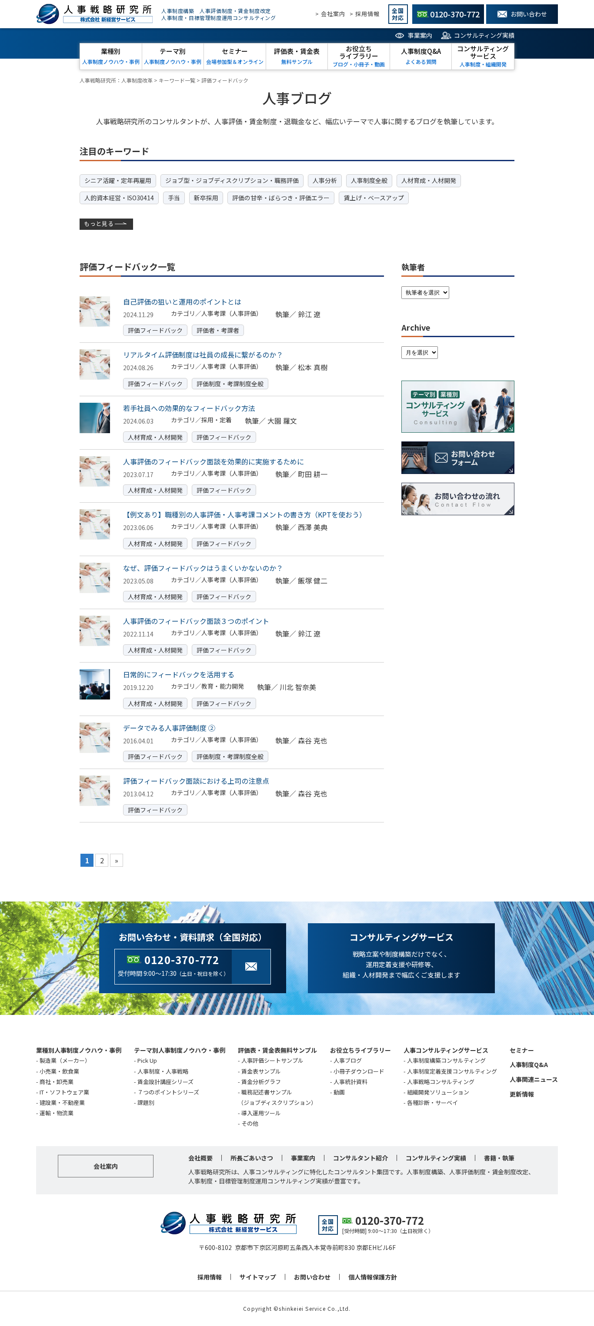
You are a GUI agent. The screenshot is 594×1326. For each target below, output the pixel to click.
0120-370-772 (181, 959)
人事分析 (325, 180)
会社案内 (105, 1166)
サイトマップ (258, 1277)
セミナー (522, 1050)
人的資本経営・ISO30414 (119, 197)
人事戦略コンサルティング (440, 1081)
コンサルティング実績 (484, 35)
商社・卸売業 (56, 1081)
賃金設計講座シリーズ (165, 1081)
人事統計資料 (350, 1081)
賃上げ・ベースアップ (374, 197)
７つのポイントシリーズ (168, 1092)
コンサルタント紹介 (360, 1158)
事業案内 (420, 35)
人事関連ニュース (534, 1079)
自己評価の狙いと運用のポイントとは (182, 301)
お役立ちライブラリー (360, 1050)
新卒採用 (206, 197)
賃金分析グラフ (261, 1081)
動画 (339, 1092)
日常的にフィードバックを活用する (178, 674)
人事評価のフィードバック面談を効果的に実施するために (213, 461)
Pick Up (147, 1060)
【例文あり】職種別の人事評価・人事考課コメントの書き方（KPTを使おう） (244, 514)
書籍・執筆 (499, 1158)
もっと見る (98, 223)
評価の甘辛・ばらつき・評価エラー (281, 197)
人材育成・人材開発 (428, 180)
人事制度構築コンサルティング (446, 1060)
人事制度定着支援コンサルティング (452, 1071)
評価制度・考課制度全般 (230, 384)
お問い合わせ (312, 1277)
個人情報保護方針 (372, 1277)
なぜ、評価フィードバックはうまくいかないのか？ (203, 568)
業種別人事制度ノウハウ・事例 (78, 1050)
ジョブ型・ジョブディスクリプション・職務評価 (232, 180)
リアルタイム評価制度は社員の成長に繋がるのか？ (203, 354)
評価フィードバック (155, 330)
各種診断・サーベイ (432, 1102)
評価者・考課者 (218, 330)
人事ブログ (348, 1060)
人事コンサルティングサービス (446, 1050)
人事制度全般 (369, 180)
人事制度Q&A (529, 1064)
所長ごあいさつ (251, 1158)
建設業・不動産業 (62, 1102)
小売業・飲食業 (59, 1071)
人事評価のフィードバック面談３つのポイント (196, 621)
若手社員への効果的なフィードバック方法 (189, 408)
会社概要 (200, 1158)
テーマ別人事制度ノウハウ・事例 (179, 1050)
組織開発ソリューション (438, 1092)
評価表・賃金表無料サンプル (277, 1050)
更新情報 (522, 1094)
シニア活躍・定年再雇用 (117, 180)
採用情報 (209, 1277)
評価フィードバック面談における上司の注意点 (196, 781)
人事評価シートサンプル (272, 1060)
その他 (249, 1123)
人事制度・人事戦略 (162, 1071)
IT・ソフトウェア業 (64, 1092)
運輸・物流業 (56, 1113)
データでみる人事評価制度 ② (169, 728)
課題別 (145, 1102)
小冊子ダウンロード (359, 1071)
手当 (174, 197)
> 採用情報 (365, 14)
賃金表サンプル (261, 1071)
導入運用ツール (261, 1113)
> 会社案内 (330, 14)
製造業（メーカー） (65, 1060)
